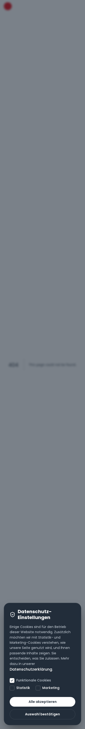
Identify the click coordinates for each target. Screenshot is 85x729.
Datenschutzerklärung (31, 669)
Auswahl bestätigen (42, 714)
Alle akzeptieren (43, 701)
